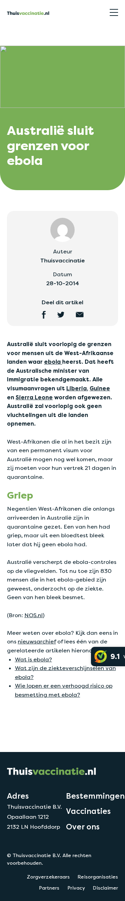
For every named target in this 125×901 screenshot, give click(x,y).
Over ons (83, 826)
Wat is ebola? (33, 659)
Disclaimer (105, 888)
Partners (49, 888)
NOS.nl (33, 615)
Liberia (76, 388)
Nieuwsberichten (25, 32)
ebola (53, 361)
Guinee (100, 388)
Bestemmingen (95, 796)
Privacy (76, 888)
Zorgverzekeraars (48, 877)
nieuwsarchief (37, 641)
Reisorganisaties (97, 877)
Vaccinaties (88, 811)
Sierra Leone (34, 397)
